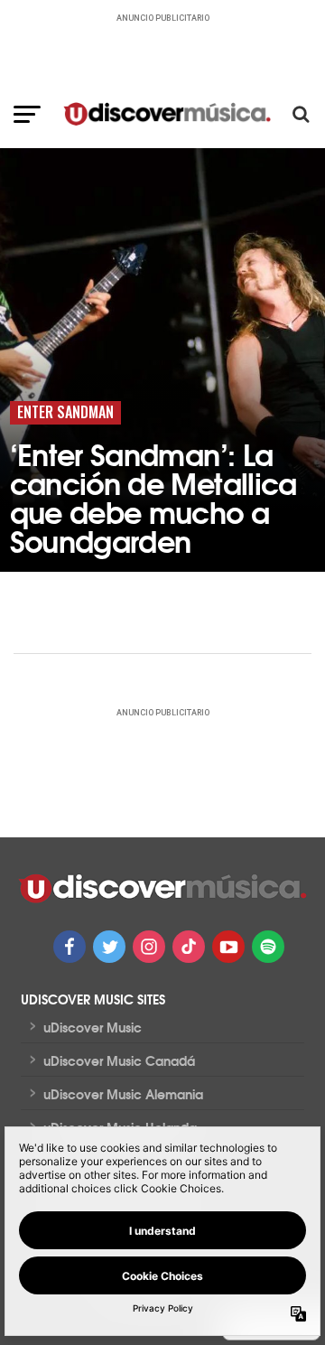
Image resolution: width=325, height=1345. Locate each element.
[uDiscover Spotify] (268, 946)
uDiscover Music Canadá (119, 1060)
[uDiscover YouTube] (228, 946)
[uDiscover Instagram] (149, 946)
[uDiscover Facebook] (69, 946)
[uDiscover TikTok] (188, 946)
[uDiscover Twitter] (109, 946)
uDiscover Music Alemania (123, 1094)
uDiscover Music (92, 1027)
